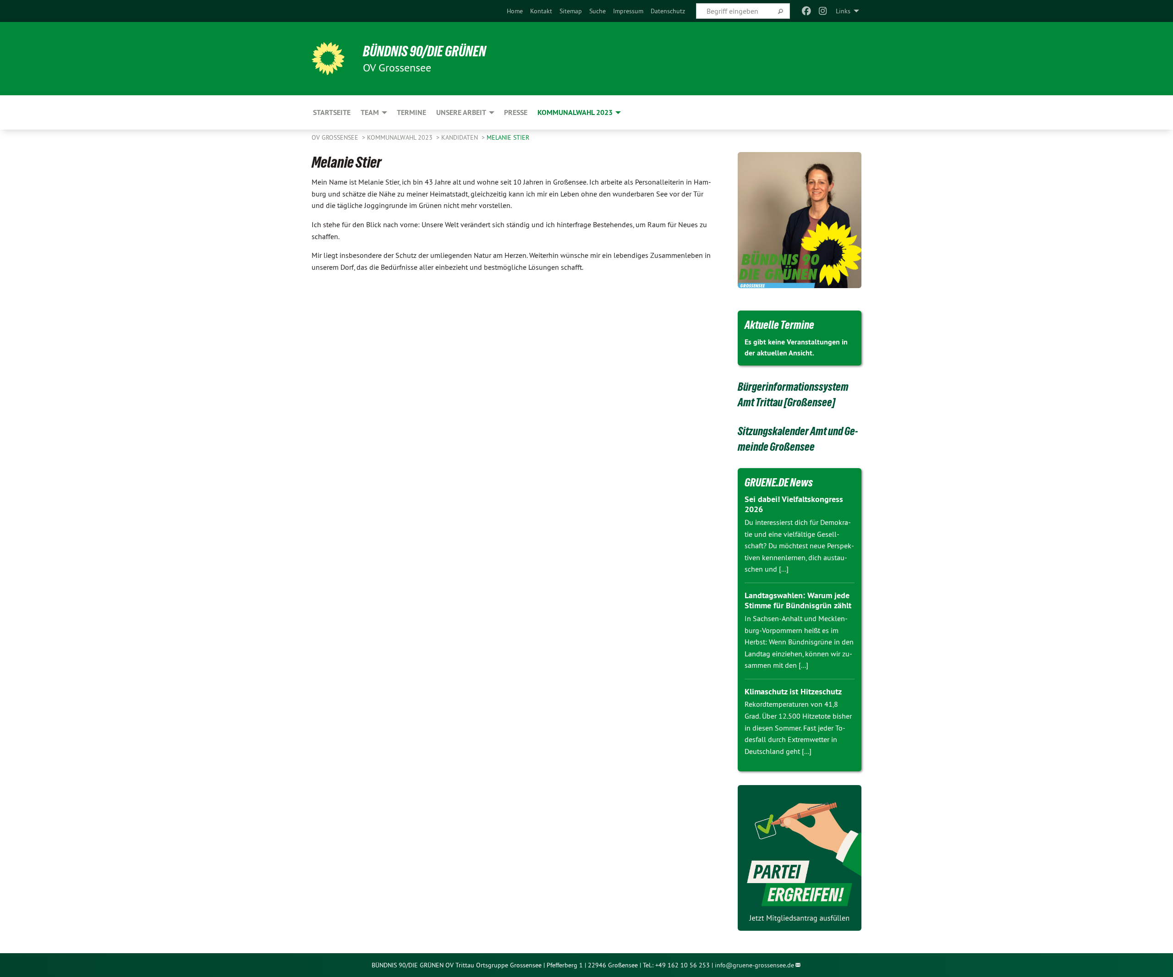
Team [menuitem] (370, 112)
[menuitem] (515, 11)
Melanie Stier (508, 137)
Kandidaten (460, 137)
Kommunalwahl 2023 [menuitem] (575, 112)
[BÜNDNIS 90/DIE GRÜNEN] (328, 58)
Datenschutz (668, 11)
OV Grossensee (336, 137)
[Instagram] (823, 11)
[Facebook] (806, 11)
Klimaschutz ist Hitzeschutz (793, 691)
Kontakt (541, 11)
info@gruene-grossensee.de (754, 965)
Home (515, 11)
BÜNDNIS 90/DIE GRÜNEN (424, 51)
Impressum (628, 11)
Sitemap (570, 11)
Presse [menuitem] (515, 112)
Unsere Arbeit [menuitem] (461, 112)
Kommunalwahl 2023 (400, 137)
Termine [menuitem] (411, 112)
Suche (597, 11)
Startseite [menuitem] (332, 112)
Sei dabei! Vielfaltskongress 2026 (794, 504)
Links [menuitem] (843, 11)
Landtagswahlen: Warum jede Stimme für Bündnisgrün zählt (798, 600)
